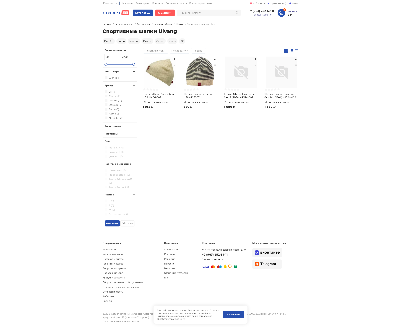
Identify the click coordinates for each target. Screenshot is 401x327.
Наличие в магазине (117, 163)
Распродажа (112, 126)
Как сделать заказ (113, 254)
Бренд (108, 85)
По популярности (154, 50)
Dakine (147, 41)
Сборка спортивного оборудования (123, 282)
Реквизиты (170, 259)
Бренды (107, 301)
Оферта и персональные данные (121, 287)
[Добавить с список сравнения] (174, 59)
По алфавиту (178, 50)
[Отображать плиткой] (286, 51)
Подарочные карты (113, 273)
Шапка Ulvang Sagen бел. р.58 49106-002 (158, 96)
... (215, 3)
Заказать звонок (263, 14)
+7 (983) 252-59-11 (261, 11)
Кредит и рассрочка (201, 3)
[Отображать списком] (291, 51)
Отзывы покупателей (176, 273)
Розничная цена (115, 50)
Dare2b (108, 41)
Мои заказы (109, 249)
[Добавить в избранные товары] (174, 65)
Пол (107, 141)
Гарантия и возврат (113, 263)
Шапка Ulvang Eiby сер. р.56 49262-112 (197, 96)
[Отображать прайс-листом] (296, 51)
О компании (171, 249)
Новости (169, 263)
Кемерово (109, 3)
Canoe (160, 41)
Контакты (157, 3)
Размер (109, 194)
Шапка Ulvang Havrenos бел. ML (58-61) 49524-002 (280, 96)
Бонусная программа (114, 268)
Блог (166, 277)
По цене (197, 50)
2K (182, 41)
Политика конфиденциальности (121, 321)
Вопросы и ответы (113, 291)
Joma (121, 41)
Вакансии (169, 268)
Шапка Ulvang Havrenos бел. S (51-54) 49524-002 (239, 96)
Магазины (128, 3)
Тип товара (112, 71)
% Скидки (108, 296)
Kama (172, 41)
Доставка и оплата (176, 3)
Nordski (133, 41)
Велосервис (143, 3)
